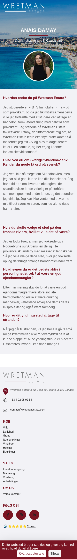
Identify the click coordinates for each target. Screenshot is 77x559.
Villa (5, 427)
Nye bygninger (11, 439)
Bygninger (9, 451)
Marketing (9, 473)
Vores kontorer (11, 493)
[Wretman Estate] (30, 8)
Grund (6, 435)
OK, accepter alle (31, 553)
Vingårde (8, 443)
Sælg (8, 463)
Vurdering (8, 477)
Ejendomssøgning (13, 469)
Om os (8, 488)
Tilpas (55, 553)
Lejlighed (8, 431)
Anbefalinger (10, 481)
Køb (6, 421)
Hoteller (7, 447)
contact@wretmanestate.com (27, 409)
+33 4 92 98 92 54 (21, 399)
